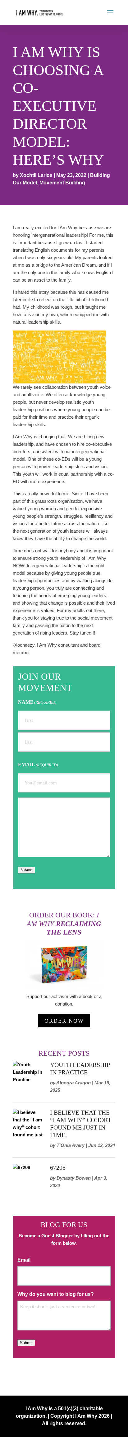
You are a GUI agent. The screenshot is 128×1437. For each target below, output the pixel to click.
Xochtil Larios (36, 175)
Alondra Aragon (73, 1082)
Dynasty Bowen (74, 1178)
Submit (27, 870)
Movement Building (62, 182)
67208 (58, 1167)
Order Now (64, 1021)
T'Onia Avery (71, 1145)
